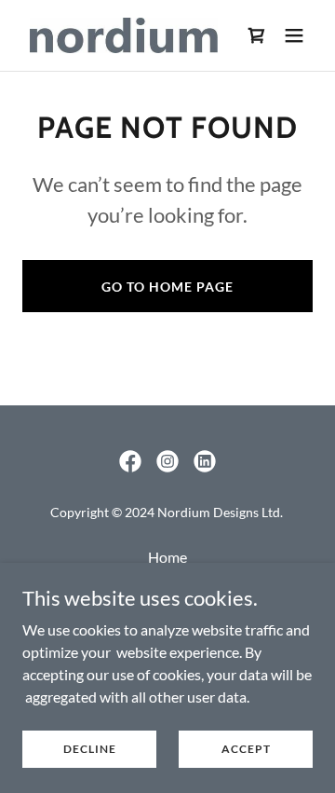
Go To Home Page (167, 286)
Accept (246, 749)
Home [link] (167, 557)
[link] (124, 35)
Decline (89, 749)
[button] (294, 35)
